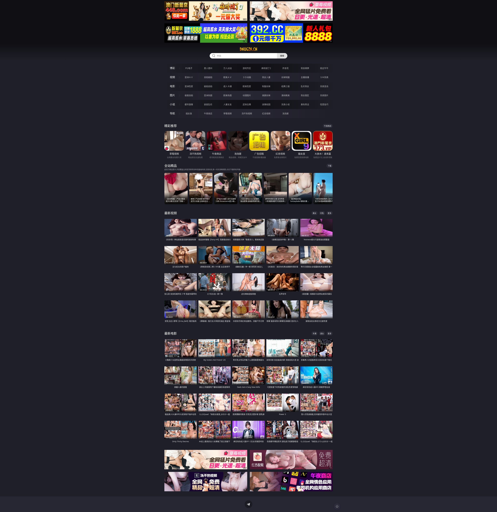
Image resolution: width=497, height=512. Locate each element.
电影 (172, 86)
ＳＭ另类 (324, 77)
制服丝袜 (266, 86)
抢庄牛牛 (324, 68)
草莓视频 (227, 113)
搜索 (282, 55)
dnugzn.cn (248, 49)
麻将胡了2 (266, 68)
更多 (329, 213)
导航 (172, 113)
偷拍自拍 (208, 86)
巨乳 (322, 213)
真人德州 (208, 68)
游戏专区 (247, 68)
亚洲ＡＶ (189, 77)
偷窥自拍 (189, 95)
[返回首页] (337, 506)
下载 (329, 165)
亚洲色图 (208, 95)
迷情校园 (266, 104)
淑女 (322, 333)
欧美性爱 (247, 86)
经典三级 (285, 86)
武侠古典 (247, 104)
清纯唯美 (285, 95)
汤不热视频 (247, 113)
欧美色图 (227, 95)
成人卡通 (227, 86)
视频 (172, 77)
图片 (172, 95)
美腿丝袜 (266, 95)
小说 (172, 104)
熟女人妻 (266, 77)
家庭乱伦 (208, 104)
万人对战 (227, 68)
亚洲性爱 (189, 86)
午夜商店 (208, 113)
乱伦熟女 (305, 86)
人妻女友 (227, 104)
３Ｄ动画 (247, 77)
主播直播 (305, 77)
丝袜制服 (285, 77)
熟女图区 (305, 95)
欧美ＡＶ (227, 77)
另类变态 (324, 86)
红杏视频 (266, 113)
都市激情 (189, 104)
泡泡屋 (285, 113)
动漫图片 (247, 95)
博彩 (172, 68)
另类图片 (324, 95)
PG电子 (188, 68)
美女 (314, 213)
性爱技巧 (324, 104)
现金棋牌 (305, 68)
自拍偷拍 (208, 77)
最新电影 (170, 333)
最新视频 (170, 213)
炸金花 (285, 68)
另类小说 (285, 104)
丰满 (314, 333)
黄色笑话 (305, 104)
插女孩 (189, 113)
